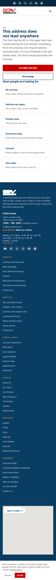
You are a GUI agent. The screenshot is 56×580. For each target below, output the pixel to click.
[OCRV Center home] (9, 11)
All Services (8, 290)
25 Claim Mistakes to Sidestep (16, 468)
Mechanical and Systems (14, 280)
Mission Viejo (9, 361)
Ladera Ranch (9, 365)
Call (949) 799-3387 (28, 68)
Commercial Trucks (11, 316)
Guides (6, 423)
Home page (28, 76)
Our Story (7, 387)
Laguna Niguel (9, 356)
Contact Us (8, 491)
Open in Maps (13, 510)
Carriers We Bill (10, 486)
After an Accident (10, 481)
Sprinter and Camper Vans (15, 311)
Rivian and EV (9, 325)
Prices (5, 427)
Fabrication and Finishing (14, 285)
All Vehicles (8, 330)
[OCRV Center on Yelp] (25, 3)
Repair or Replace (11, 477)
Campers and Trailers (12, 307)
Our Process (8, 392)
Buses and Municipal (12, 321)
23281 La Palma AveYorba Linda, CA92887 (13, 218)
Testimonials (8, 410)
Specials (6, 446)
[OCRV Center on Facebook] (36, 3)
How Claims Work (10, 472)
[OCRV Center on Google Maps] (20, 3)
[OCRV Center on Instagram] (41, 3)
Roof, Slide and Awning (13, 271)
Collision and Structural (13, 262)
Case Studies (8, 441)
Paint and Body (9, 267)
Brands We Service (11, 451)
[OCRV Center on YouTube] (14, 3)
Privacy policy (16, 569)
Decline (7, 575)
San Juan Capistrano (12, 342)
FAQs (5, 432)
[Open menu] (50, 11)
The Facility (8, 401)
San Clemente (9, 352)
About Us (7, 382)
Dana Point (8, 347)
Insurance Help (10, 463)
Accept (20, 575)
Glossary (6, 437)
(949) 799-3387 (12, 223)
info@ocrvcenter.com (12, 227)
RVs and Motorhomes (12, 302)
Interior (6, 276)
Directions (7, 370)
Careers (6, 406)
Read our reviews (24, 230)
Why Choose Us (10, 396)
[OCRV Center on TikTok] (31, 3)
